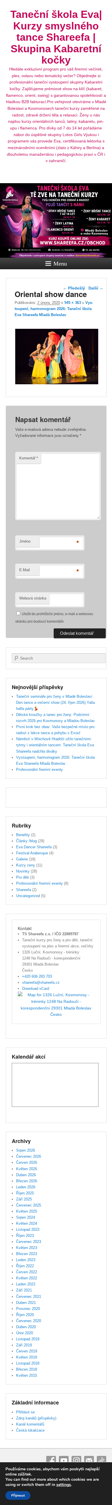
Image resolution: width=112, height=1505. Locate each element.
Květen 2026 (26, 1169)
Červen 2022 (26, 1272)
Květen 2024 (26, 1223)
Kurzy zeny (25, 865)
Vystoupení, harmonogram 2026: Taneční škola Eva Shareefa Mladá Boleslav (54, 308)
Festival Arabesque (32, 853)
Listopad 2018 (27, 1363)
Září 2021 (24, 1290)
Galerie (22, 859)
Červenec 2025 (28, 1205)
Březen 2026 (26, 1181)
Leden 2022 (25, 1284)
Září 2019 (24, 1345)
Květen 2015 (26, 1375)
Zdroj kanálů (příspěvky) (36, 1418)
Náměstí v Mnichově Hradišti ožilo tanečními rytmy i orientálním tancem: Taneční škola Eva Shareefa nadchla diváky (55, 745)
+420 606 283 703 (37, 976)
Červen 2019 (26, 1351)
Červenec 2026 (28, 1156)
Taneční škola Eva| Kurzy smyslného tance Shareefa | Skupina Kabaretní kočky (56, 37)
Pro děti (22, 877)
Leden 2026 (25, 1187)
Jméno (24, 541)
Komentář (28, 458)
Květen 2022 (26, 1278)
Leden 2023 (25, 1260)
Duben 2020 (26, 1327)
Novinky (23, 871)
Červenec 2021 (28, 1296)
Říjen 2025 (25, 1193)
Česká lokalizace (30, 1430)
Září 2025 (24, 1199)
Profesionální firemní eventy (39, 769)
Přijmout (18, 1495)
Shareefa (23, 890)
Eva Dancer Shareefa (34, 847)
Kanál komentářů (30, 1424)
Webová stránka (32, 598)
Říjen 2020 (25, 1315)
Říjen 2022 (25, 1266)
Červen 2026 (26, 1162)
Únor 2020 (24, 1333)
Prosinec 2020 (28, 1309)
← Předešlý (74, 288)
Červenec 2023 (28, 1241)
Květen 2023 (26, 1248)
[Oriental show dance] (57, 384)
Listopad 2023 (27, 1229)
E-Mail (24, 570)
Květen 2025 (26, 1211)
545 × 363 (72, 302)
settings (63, 1484)
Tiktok (102, 1461)
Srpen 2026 (25, 1150)
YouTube (64, 1461)
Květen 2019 (26, 1357)
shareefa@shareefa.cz (41, 982)
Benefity (23, 835)
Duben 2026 (26, 1175)
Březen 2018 (26, 1369)
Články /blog (26, 841)
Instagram (76, 1461)
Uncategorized (28, 896)
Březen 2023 (26, 1254)
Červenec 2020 (28, 1321)
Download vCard (35, 988)
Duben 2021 (26, 1302)
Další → (95, 288)
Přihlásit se (25, 1412)
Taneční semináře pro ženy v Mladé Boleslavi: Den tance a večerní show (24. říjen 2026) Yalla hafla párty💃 (55, 702)
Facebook (51, 1461)
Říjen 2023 (25, 1235)
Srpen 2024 (25, 1217)
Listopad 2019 (27, 1339)
